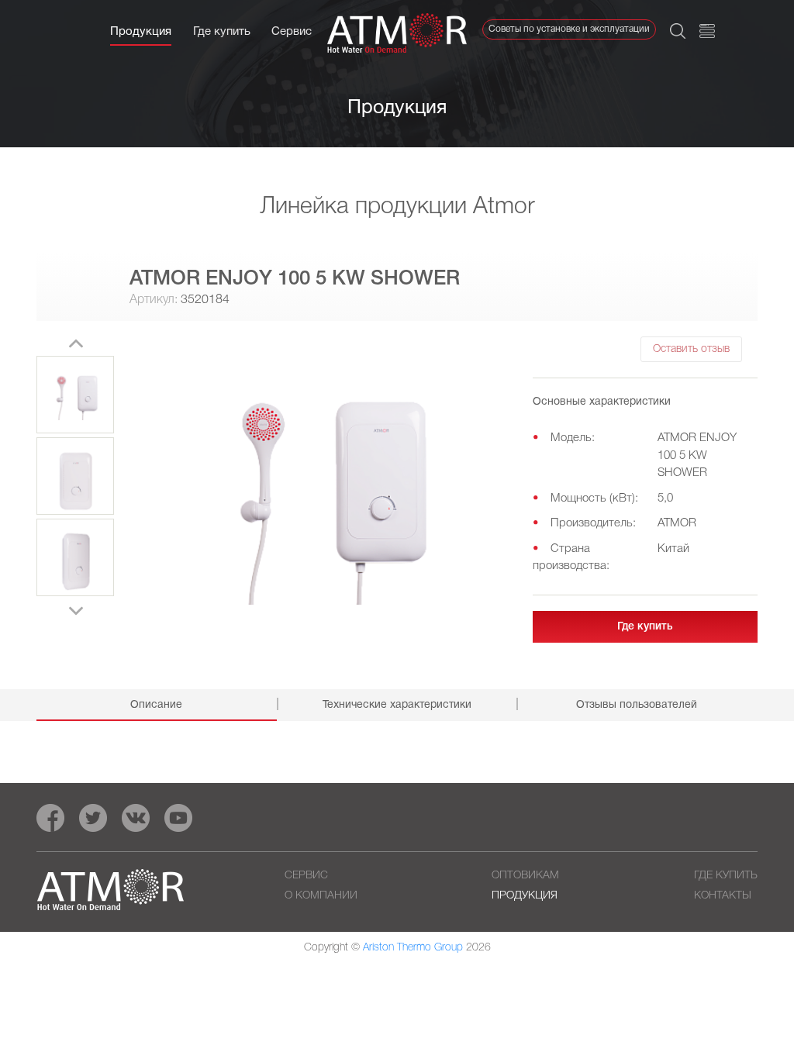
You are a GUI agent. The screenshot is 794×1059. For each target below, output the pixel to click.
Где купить (221, 31)
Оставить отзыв (691, 349)
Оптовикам (525, 876)
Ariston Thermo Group (413, 948)
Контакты (722, 896)
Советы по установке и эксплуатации (569, 29)
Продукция (140, 31)
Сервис (291, 31)
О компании (321, 896)
